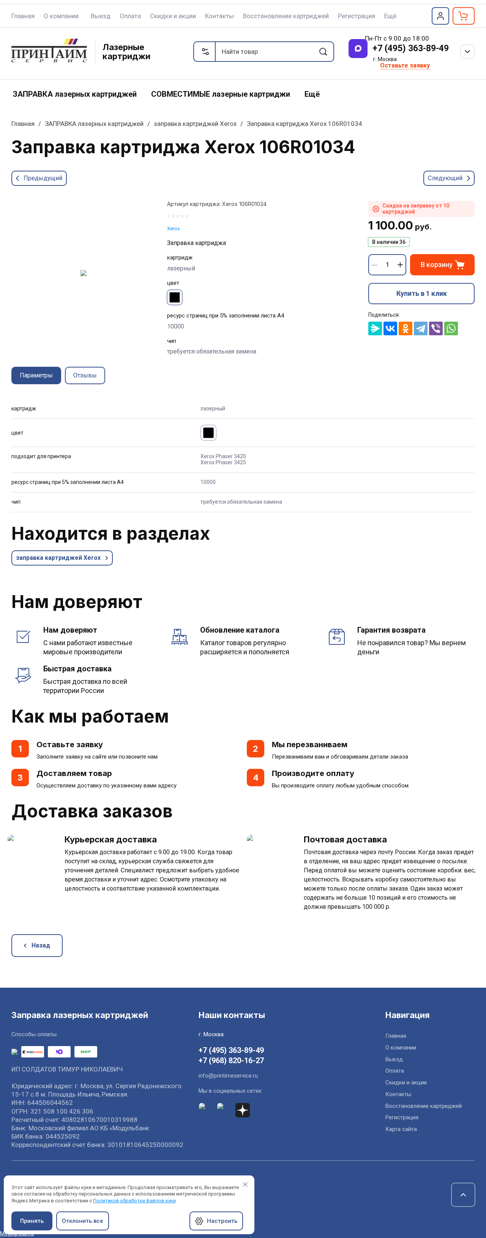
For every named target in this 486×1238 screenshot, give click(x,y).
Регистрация (401, 1117)
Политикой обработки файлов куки (134, 1200)
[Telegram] (421, 328)
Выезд (394, 1059)
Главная (23, 123)
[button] (440, 16)
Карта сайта (401, 1129)
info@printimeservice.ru (228, 1075)
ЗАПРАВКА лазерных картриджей (94, 123)
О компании (400, 1047)
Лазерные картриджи (126, 51)
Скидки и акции (406, 1082)
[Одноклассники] (405, 328)
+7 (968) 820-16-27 (231, 1060)
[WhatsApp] (451, 328)
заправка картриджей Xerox (195, 123)
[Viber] (436, 328)
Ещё (390, 16)
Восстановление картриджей (423, 1106)
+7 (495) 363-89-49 (410, 48)
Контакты (398, 1094)
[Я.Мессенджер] (375, 328)
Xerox (173, 228)
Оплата (394, 1070)
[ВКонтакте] (390, 328)
